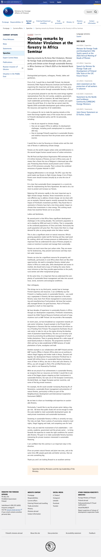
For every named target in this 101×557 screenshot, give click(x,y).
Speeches (29, 28)
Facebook (56, 503)
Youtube (55, 506)
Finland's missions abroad (14, 533)
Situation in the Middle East (11, 75)
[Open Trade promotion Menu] (63, 22)
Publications (7, 62)
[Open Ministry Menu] (73, 22)
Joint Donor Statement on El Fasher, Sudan (87, 113)
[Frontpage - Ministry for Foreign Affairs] (19, 11)
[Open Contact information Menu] (97, 22)
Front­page (6, 28)
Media (97, 2)
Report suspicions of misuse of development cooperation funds (88, 511)
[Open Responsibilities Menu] (22, 22)
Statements (7, 48)
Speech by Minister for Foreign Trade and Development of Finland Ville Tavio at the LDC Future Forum (86, 71)
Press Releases (8, 39)
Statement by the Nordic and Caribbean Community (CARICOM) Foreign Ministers (87, 100)
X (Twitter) (56, 495)
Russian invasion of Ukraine (10, 68)
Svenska (52, 2)
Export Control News (10, 58)
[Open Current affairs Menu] (33, 22)
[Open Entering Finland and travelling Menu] (51, 22)
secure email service (13, 510)
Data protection (53, 533)
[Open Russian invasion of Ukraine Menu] (22, 68)
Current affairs (18, 28)
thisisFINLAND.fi (83, 508)
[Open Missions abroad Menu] (84, 22)
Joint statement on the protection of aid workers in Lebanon (87, 86)
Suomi (45, 2)
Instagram (56, 498)
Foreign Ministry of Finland (86, 498)
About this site (35, 533)
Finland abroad (83, 500)
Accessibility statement (73, 533)
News (5, 44)
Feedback (92, 533)
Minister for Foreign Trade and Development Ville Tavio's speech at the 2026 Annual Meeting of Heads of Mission (87, 53)
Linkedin (55, 501)
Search (95, 11)
